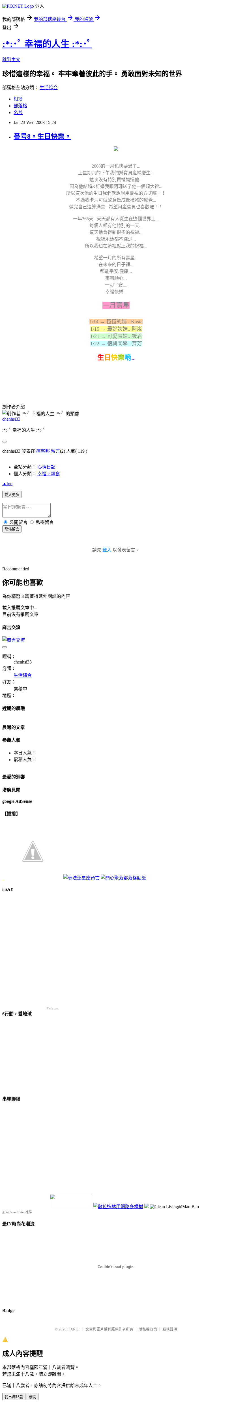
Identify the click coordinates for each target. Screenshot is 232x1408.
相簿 (18, 99)
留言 (55, 451)
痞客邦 (43, 451)
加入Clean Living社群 (17, 1212)
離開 (32, 1397)
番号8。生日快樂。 (42, 136)
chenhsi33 (11, 419)
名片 (18, 112)
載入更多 (12, 495)
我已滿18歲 (14, 1397)
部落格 (20, 105)
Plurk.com (53, 1008)
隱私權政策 (148, 1329)
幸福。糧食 (48, 473)
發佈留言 (12, 529)
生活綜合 (49, 87)
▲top (7, 483)
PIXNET (73, 1329)
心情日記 (46, 467)
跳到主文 (11, 59)
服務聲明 (169, 1329)
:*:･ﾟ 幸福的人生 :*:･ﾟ (47, 44)
